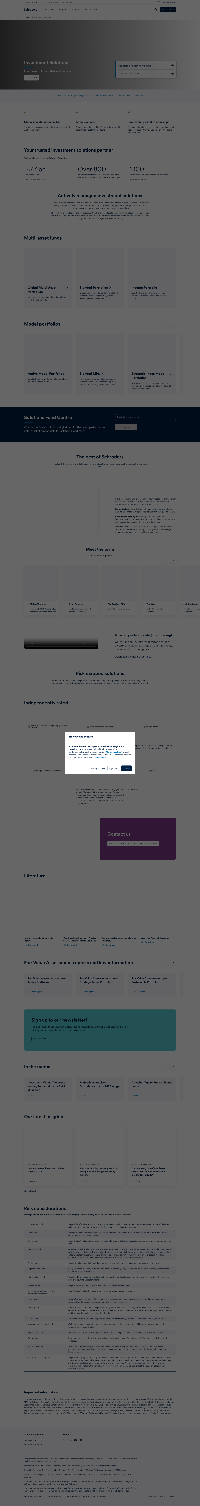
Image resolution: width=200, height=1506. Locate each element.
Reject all (113, 768)
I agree (126, 768)
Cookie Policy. (100, 757)
